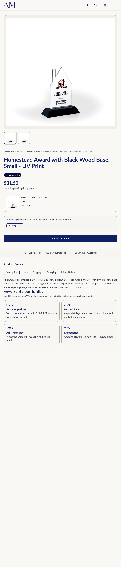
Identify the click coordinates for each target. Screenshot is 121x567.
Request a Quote (60, 239)
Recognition (9, 152)
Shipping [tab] (37, 272)
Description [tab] (11, 272)
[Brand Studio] (96, 5)
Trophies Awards (33, 152)
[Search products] (87, 5)
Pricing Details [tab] (68, 272)
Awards (20, 152)
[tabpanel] (60, 283)
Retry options (14, 226)
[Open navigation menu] (113, 5)
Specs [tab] (25, 272)
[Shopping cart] (104, 5)
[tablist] (60, 272)
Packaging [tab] (51, 272)
